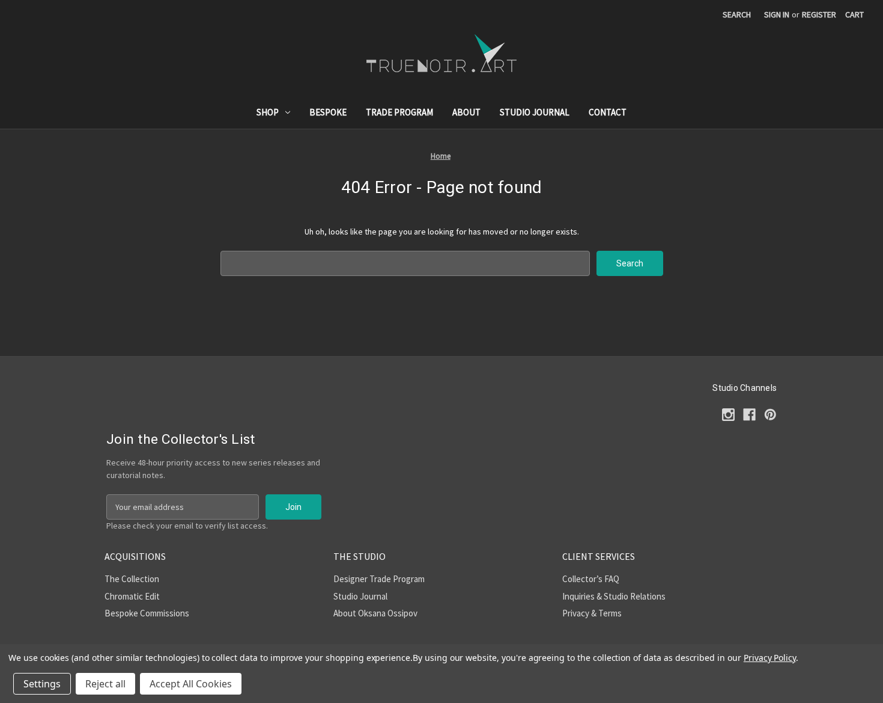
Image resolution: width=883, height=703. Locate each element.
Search (737, 14)
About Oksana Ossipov (375, 613)
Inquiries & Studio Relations (614, 596)
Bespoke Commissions (147, 613)
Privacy (575, 613)
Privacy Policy (770, 657)
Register (819, 14)
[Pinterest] (770, 414)
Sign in (776, 14)
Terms (610, 613)
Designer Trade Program (379, 579)
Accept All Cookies (191, 683)
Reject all (105, 683)
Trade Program (399, 112)
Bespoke (328, 112)
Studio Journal (534, 112)
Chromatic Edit (132, 596)
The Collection (132, 579)
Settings (42, 683)
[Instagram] (728, 414)
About (466, 112)
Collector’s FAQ (590, 579)
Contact (608, 112)
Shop (267, 112)
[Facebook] (749, 414)
